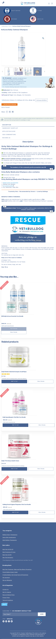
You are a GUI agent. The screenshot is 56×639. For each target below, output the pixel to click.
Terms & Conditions (8, 600)
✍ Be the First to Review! (9, 104)
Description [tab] (6, 125)
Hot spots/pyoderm (8, 185)
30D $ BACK (14, 19)
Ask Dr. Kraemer (7, 592)
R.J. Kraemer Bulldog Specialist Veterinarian (15, 87)
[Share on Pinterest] (10, 112)
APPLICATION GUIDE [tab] (8, 131)
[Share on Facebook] (7, 112)
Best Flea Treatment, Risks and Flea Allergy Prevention (17, 569)
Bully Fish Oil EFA (7, 554)
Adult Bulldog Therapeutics (10, 540)
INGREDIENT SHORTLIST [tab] (10, 128)
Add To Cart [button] (14, 381)
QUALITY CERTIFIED (15, 10)
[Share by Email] (13, 112)
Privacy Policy (6, 597)
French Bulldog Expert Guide (10, 572)
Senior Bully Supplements (9, 537)
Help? (4, 604)
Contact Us (6, 589)
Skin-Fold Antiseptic (8, 557)
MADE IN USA (40, 19)
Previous (2, 71)
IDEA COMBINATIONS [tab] (9, 134)
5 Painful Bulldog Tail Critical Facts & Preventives (15, 575)
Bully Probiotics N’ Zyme (9, 552)
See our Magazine (7, 580)
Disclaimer (5, 603)
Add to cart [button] (15, 425)
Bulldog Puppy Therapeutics (10, 534)
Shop (10, 26)
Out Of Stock (13, 328)
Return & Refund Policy (9, 595)
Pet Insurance (6, 577)
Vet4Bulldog (4, 26)
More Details (13, 332)
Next (44, 71)
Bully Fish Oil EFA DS (8, 549)
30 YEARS (39, 10)
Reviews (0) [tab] (6, 137)
